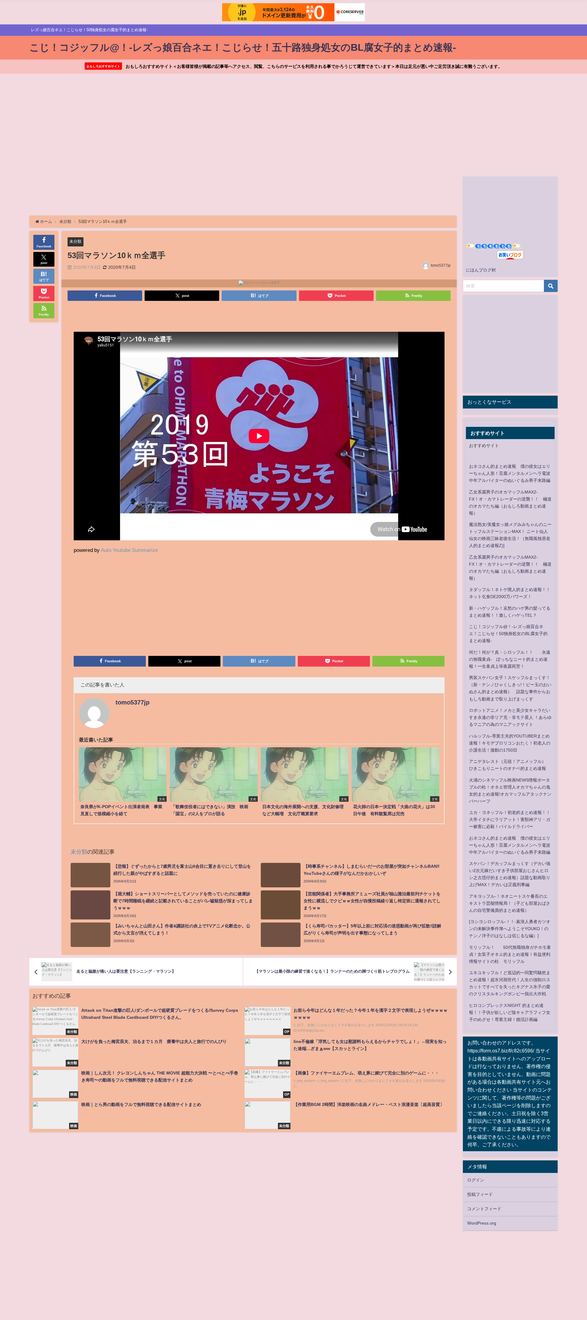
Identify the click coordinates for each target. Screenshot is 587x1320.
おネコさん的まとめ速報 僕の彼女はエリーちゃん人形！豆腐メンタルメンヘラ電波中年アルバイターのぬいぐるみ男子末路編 (509, 473)
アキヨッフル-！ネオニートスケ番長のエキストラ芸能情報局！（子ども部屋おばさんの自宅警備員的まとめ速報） (509, 903)
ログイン (475, 1180)
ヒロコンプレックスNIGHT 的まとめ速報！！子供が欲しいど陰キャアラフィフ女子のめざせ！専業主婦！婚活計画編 (509, 1012)
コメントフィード (484, 1209)
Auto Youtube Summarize (129, 550)
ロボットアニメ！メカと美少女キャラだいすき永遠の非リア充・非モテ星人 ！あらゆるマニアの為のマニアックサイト (510, 717)
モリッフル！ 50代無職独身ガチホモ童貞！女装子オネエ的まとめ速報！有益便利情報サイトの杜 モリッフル (510, 954)
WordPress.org (481, 1223)
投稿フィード (480, 1194)
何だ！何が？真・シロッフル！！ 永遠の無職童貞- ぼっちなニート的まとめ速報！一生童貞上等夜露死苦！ (509, 659)
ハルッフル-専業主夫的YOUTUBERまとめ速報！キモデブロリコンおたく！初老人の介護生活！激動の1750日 (509, 743)
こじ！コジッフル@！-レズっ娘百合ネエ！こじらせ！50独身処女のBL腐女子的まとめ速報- (508, 633)
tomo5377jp (441, 265)
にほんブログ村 (481, 270)
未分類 (75, 241)
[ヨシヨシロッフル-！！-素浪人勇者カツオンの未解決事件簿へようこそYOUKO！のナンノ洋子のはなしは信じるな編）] (509, 928)
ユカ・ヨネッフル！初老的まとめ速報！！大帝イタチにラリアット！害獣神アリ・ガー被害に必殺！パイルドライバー (509, 819)
